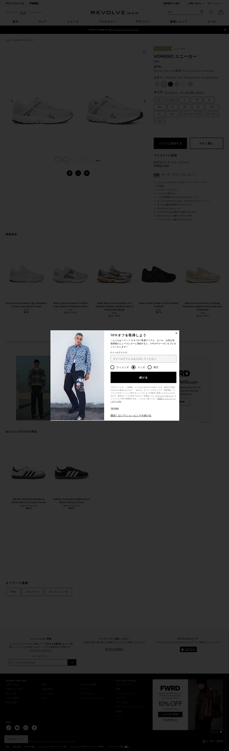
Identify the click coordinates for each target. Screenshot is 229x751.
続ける (143, 377)
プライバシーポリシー (164, 396)
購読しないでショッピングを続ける (131, 415)
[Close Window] (176, 333)
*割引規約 (115, 408)
